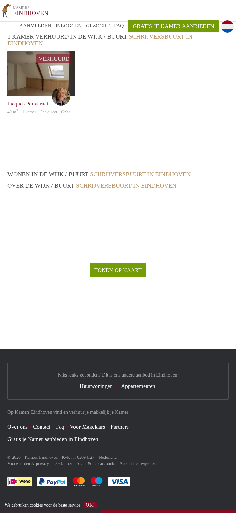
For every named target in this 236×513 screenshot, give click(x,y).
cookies (36, 505)
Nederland (108, 457)
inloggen (69, 25)
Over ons (17, 427)
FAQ (119, 25)
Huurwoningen (96, 386)
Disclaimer (62, 463)
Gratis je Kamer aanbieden (173, 26)
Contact (41, 427)
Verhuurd (54, 59)
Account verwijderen (138, 463)
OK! (90, 504)
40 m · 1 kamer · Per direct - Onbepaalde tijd (47, 112)
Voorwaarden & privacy (28, 463)
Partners (120, 427)
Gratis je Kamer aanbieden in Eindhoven (52, 439)
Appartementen (138, 386)
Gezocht (98, 25)
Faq (60, 427)
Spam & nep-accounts (96, 463)
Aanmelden (35, 25)
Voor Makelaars (87, 427)
